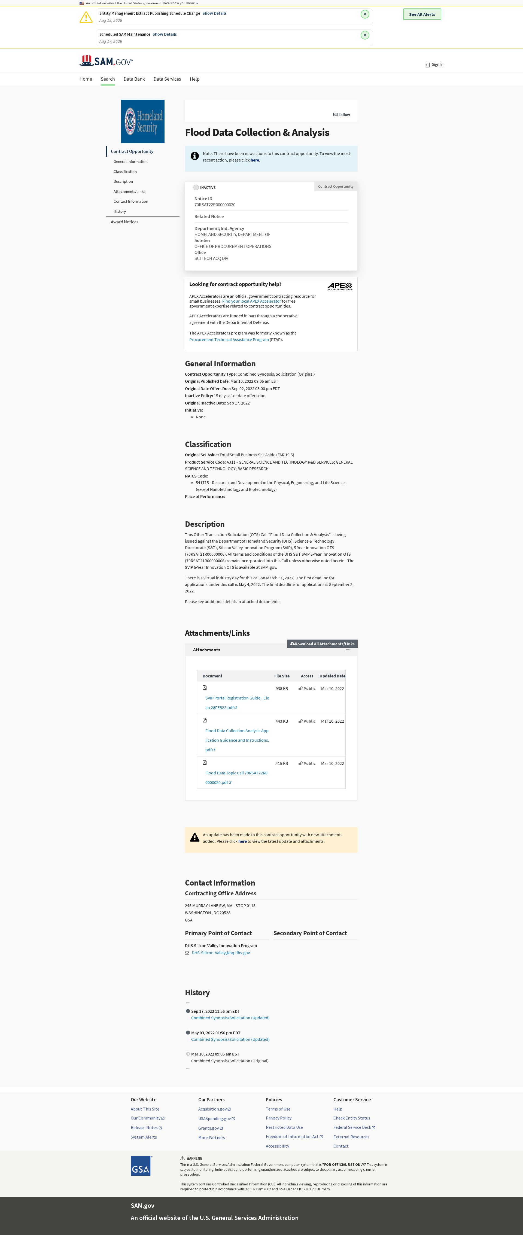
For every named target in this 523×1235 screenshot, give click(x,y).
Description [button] (123, 181)
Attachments (206, 650)
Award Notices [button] (124, 222)
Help (337, 1109)
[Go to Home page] (106, 62)
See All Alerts (422, 14)
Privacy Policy (278, 1118)
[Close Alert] (365, 14)
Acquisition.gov (212, 1109)
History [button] (120, 211)
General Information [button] (131, 161)
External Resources (351, 1136)
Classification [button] (125, 171)
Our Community (145, 1118)
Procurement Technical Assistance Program (229, 339)
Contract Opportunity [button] (132, 151)
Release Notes (144, 1127)
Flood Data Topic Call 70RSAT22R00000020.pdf (235, 777)
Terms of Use (278, 1109)
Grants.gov (208, 1128)
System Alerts (144, 1137)
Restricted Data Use (284, 1127)
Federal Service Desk (352, 1127)
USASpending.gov (214, 1118)
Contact (341, 1146)
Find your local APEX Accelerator (251, 301)
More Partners (211, 1137)
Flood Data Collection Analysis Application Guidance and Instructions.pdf (236, 740)
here (255, 160)
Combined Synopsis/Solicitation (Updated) (230, 1017)
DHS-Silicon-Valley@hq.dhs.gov (221, 952)
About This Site (145, 1109)
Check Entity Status (351, 1118)
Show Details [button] (214, 13)
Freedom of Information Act (292, 1136)
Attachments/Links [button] (129, 191)
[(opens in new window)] (339, 290)
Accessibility (277, 1146)
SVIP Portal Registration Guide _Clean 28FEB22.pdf (236, 702)
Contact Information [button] (131, 201)
